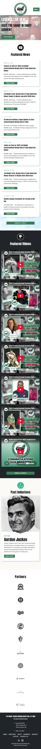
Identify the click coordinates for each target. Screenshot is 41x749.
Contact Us (24, 736)
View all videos (20, 473)
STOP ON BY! (8, 37)
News (5, 734)
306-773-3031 (20, 731)
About (19, 734)
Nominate (26, 734)
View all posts (20, 223)
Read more (10, 83)
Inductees (12, 734)
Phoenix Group (23, 745)
